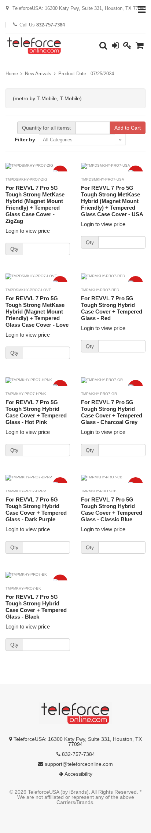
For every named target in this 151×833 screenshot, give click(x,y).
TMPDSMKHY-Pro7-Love (28, 290)
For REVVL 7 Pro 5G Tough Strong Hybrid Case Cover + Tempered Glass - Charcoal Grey (111, 412)
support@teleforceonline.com (78, 764)
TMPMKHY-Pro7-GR (99, 394)
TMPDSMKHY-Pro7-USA (102, 179)
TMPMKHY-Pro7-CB (99, 491)
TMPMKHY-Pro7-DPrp (25, 491)
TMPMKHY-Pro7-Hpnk (25, 394)
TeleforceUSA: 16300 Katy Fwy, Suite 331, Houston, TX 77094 (77, 741)
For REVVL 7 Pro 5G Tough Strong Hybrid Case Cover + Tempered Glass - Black (36, 607)
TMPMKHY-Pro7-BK (23, 588)
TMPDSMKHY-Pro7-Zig (26, 179)
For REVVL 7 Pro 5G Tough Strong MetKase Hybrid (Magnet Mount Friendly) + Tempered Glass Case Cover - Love (37, 311)
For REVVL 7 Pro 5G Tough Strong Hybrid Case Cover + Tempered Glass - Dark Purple (36, 509)
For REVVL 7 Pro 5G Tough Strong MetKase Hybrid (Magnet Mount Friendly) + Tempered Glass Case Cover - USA (112, 201)
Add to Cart (127, 128)
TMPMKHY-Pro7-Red (100, 290)
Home (11, 73)
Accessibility (77, 774)
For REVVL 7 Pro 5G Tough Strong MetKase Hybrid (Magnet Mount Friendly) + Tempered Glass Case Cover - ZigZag (35, 204)
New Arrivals (38, 73)
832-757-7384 (77, 754)
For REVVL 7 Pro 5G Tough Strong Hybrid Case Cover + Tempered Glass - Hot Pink (36, 412)
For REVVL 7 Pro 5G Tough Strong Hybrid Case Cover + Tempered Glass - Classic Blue (111, 509)
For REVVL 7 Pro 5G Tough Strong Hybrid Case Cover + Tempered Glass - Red (111, 308)
